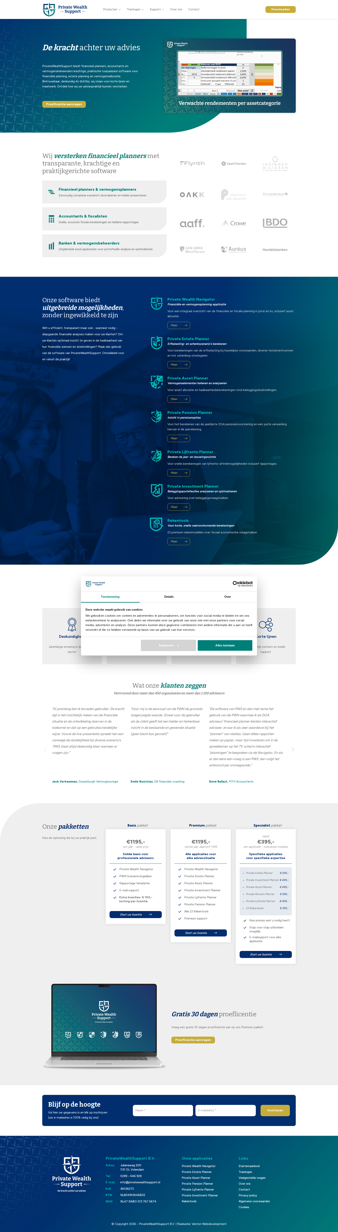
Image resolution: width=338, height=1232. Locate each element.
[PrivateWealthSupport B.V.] (64, 9)
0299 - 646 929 (131, 1176)
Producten (110, 9)
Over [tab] (227, 596)
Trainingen (133, 9)
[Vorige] (45, 749)
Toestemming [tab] (110, 596)
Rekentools (189, 1201)
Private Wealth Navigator (199, 1166)
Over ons (176, 9)
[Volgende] (293, 749)
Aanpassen (166, 645)
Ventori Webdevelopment (209, 1224)
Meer (174, 325)
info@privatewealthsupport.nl (140, 1182)
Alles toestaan (225, 645)
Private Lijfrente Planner (198, 1189)
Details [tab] (169, 596)
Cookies (244, 1207)
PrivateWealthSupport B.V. (157, 1224)
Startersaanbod (249, 1166)
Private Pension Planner (197, 1183)
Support (155, 9)
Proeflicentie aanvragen (64, 104)
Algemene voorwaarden (254, 1201)
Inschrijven (275, 1110)
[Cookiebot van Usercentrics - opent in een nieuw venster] (235, 584)
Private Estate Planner (197, 1172)
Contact (194, 9)
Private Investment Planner (200, 1195)
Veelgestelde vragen (252, 1178)
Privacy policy (248, 1195)
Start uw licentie (131, 914)
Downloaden (280, 9)
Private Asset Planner (196, 1178)
